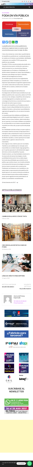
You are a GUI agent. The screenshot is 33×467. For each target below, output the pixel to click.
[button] (29, 463)
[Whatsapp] (28, 1)
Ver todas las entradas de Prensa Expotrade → (20, 302)
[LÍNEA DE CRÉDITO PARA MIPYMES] (16, 263)
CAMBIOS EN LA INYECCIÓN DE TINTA (14, 216)
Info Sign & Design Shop (17, 462)
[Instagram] (26, 1)
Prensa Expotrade (18, 18)
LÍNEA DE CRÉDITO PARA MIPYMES (13, 276)
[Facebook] (24, 1)
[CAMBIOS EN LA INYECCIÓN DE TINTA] (16, 204)
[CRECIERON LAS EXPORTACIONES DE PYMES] (16, 232)
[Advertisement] (16, 436)
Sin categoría (5, 12)
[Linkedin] (30, 1)
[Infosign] (22, 1)
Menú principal (10, 7)
